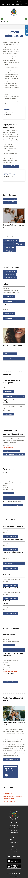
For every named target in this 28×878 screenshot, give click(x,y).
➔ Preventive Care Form (8, 798)
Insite (21, 1)
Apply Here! (14, 851)
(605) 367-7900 (14, 830)
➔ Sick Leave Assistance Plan (9, 801)
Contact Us (15, 1)
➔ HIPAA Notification (7, 793)
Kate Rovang (11, 176)
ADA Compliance (14, 839)
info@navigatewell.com (8, 447)
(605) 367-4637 (14, 832)
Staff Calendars (14, 842)
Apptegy (16, 876)
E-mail (2, 4)
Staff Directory (20, 4)
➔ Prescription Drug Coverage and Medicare (12, 796)
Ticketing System (10, 4)
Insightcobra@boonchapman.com (10, 671)
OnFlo (14, 837)
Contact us (26, 29)
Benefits (20, 27)
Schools (14, 846)
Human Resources (10, 27)
